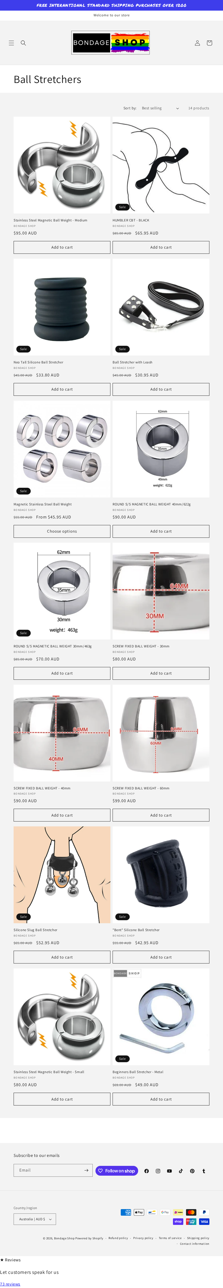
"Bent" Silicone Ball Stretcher (136, 930)
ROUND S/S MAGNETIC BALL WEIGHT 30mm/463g (53, 646)
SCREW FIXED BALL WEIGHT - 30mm (141, 646)
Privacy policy (143, 1238)
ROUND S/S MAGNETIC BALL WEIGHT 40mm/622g (152, 504)
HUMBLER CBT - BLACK (131, 220)
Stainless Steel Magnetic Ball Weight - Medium (51, 220)
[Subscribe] (86, 1170)
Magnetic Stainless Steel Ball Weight (43, 504)
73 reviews (10, 1284)
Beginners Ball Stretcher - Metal (138, 1072)
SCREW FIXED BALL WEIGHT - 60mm (141, 788)
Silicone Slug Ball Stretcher (35, 930)
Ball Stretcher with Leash (133, 362)
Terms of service (170, 1238)
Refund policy (118, 1238)
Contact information (194, 1244)
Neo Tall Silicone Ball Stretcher (38, 362)
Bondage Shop (64, 1238)
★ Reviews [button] (10, 1260)
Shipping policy (198, 1238)
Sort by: (130, 108)
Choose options (62, 531)
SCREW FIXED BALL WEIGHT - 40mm (42, 788)
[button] (11, 43)
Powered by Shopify (89, 1238)
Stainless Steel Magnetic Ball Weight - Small (49, 1072)
